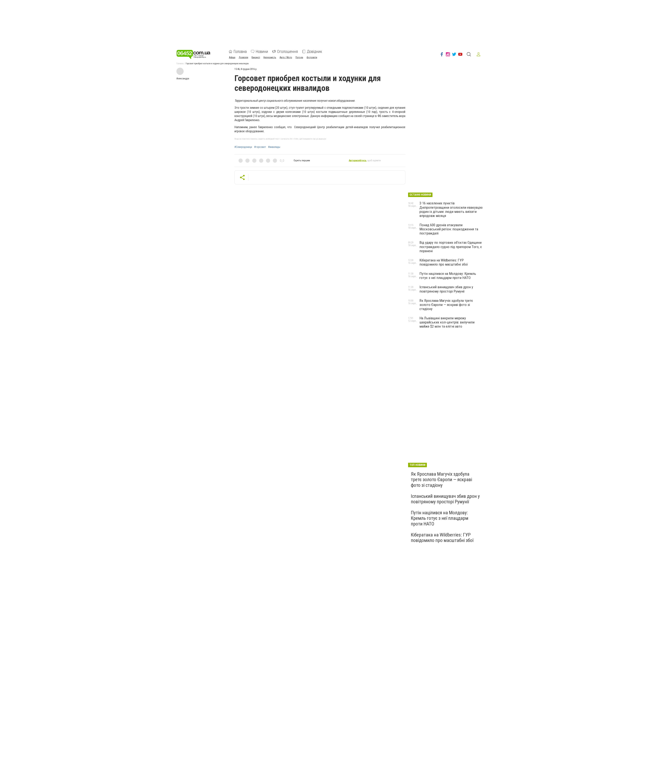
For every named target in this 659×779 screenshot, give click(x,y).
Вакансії (256, 57)
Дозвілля (243, 57)
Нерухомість (269, 57)
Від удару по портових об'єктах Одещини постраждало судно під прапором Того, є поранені (450, 246)
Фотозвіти (312, 57)
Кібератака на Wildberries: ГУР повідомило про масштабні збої (443, 262)
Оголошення (287, 51)
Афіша (232, 57)
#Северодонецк (243, 147)
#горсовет (260, 147)
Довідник (314, 51)
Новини (262, 51)
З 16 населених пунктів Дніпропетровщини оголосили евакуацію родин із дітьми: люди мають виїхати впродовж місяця (451, 209)
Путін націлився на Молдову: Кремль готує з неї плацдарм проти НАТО (447, 276)
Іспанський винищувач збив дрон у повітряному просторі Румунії (446, 289)
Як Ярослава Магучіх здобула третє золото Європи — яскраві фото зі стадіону (446, 305)
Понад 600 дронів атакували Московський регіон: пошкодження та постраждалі (448, 229)
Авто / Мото (286, 57)
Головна (240, 51)
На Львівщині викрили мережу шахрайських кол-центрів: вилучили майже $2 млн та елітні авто (447, 322)
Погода (299, 57)
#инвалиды (274, 147)
